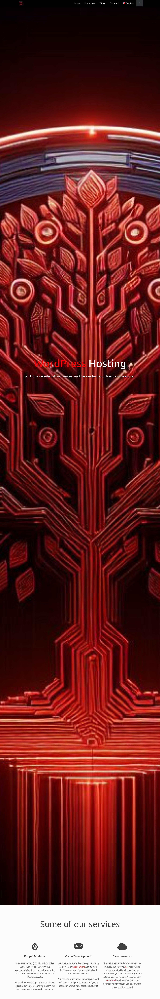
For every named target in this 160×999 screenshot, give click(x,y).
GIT (126, 967)
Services (90, 3)
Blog (102, 3)
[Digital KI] (21, 3)
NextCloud (111, 980)
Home (77, 3)
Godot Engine (78, 967)
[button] (139, 3)
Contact (114, 3)
